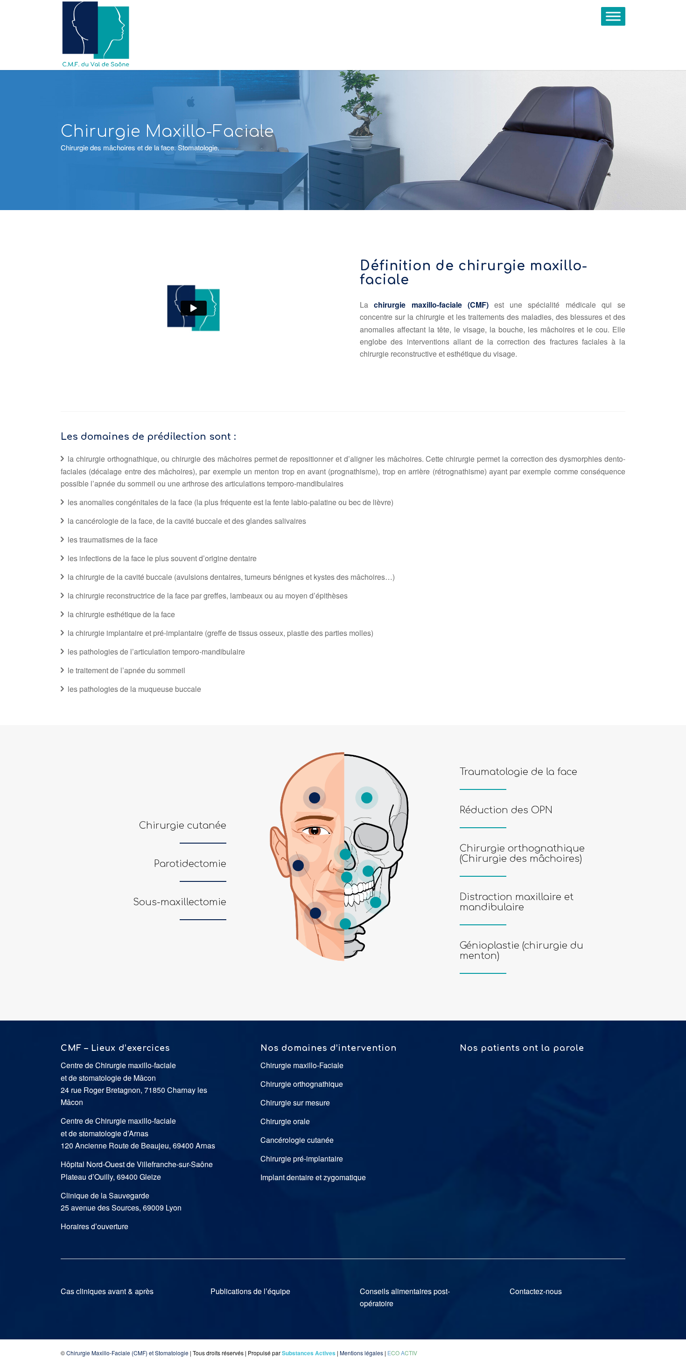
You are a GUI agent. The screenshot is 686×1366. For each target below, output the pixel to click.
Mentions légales (361, 1353)
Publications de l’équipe (250, 1291)
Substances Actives (309, 1353)
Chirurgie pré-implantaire (301, 1158)
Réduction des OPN (506, 810)
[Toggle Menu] (613, 16)
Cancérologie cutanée (297, 1139)
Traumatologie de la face (518, 772)
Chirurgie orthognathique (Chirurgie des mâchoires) (522, 853)
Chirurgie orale (285, 1121)
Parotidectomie (190, 864)
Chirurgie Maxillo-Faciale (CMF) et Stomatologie (127, 1353)
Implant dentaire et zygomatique (313, 1177)
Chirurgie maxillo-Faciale (301, 1065)
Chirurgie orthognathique (301, 1083)
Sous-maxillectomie (179, 902)
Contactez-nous (536, 1291)
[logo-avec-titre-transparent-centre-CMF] (96, 35)
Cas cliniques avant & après (107, 1291)
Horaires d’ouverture (94, 1226)
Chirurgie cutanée (182, 825)
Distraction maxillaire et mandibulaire (517, 902)
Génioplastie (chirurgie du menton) (521, 950)
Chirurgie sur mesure (295, 1102)
